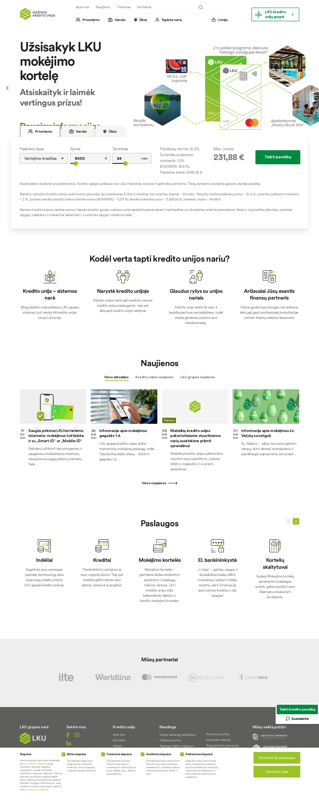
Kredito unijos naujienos (154, 377)
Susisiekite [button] (300, 718)
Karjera (117, 746)
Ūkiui (143, 20)
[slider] (76, 163)
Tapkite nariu (171, 20)
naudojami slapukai (35, 763)
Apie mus (82, 7)
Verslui (120, 20)
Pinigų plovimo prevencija (222, 745)
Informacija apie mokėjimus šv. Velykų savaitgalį (267, 433)
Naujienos (103, 7)
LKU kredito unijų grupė (275, 14)
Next (311, 88)
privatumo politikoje (36, 789)
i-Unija (223, 20)
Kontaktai (144, 7)
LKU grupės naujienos (197, 377)
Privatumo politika (217, 734)
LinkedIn (68, 743)
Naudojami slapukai (218, 740)
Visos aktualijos (116, 377)
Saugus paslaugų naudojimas (178, 735)
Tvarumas (124, 7)
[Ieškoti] (201, 7)
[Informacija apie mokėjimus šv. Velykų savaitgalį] (266, 406)
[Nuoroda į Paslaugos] (44, 569)
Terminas (120, 148)
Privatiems (91, 20)
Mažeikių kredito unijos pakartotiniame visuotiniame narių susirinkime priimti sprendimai (195, 438)
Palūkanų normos (170, 740)
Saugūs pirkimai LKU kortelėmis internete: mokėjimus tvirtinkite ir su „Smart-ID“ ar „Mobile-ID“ (56, 435)
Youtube (77, 734)
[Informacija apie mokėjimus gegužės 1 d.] (124, 406)
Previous (7, 88)
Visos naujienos (154, 483)
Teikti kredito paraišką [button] (297, 709)
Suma (75, 148)
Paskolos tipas (32, 148)
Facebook (67, 734)
